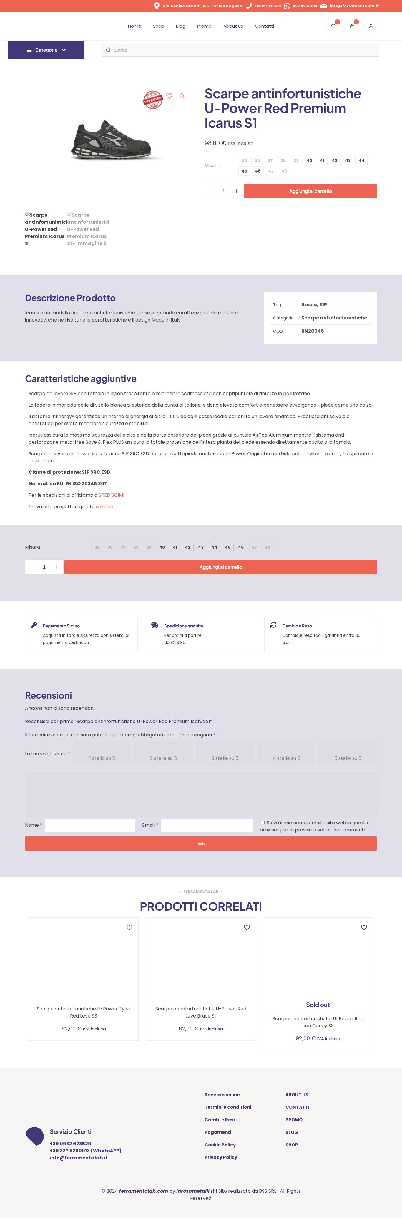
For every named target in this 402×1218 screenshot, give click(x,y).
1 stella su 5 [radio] (102, 758)
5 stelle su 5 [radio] (347, 758)
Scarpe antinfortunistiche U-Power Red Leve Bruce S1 (200, 1012)
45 (244, 171)
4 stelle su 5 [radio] (286, 758)
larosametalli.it (195, 1191)
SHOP (291, 1145)
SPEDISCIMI (111, 495)
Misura (212, 165)
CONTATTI (297, 1107)
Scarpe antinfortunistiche (334, 317)
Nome (33, 825)
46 (257, 171)
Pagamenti (218, 1132)
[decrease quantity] (211, 191)
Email (150, 825)
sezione (104, 506)
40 (309, 160)
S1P (323, 304)
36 (257, 160)
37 (270, 160)
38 (283, 160)
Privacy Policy (221, 1157)
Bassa (309, 304)
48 (284, 171)
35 (244, 160)
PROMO (294, 1120)
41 (322, 160)
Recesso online (222, 1095)
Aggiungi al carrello (310, 191)
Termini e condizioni (228, 1107)
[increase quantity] (236, 191)
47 (271, 171)
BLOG (291, 1132)
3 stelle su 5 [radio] (225, 758)
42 (335, 160)
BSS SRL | (269, 1191)
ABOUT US (296, 1095)
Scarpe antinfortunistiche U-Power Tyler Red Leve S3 (84, 1012)
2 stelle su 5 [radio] (163, 758)
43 (348, 160)
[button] (182, 96)
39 (296, 160)
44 (361, 160)
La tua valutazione (47, 753)
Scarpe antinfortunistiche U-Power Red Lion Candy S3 (318, 1022)
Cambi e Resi (220, 1120)
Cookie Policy (220, 1145)
